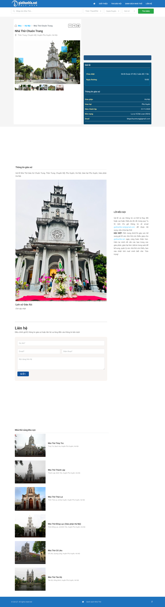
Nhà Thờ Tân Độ (55, 577)
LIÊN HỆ (149, 4)
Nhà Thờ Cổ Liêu (55, 550)
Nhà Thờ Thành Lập (56, 470)
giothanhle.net (119, 239)
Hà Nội (27, 26)
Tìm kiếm (146, 11)
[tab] (64, 49)
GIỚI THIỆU (103, 4)
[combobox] (93, 11)
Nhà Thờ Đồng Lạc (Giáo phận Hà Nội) (64, 524)
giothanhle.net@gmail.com (124, 227)
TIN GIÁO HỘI (116, 4)
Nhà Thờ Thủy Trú (56, 443)
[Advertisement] (117, 36)
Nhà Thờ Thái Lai (55, 497)
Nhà (20, 26)
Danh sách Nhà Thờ (93, 602)
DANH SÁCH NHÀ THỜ (133, 4)
